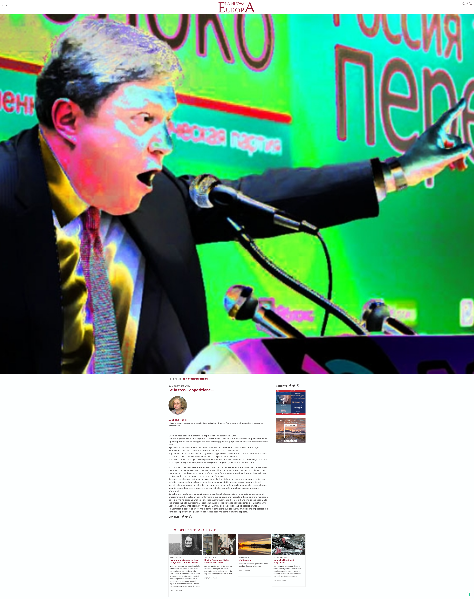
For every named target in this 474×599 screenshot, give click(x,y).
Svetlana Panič (177, 419)
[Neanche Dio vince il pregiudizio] (288, 544)
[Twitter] (186, 517)
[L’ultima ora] (254, 544)
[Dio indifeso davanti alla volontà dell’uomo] (219, 544)
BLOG (178, 379)
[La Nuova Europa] (237, 7)
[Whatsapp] (190, 517)
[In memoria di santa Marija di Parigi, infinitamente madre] (185, 544)
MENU (4, 6)
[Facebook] (183, 517)
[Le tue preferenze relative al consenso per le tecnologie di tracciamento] (469, 594)
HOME (171, 379)
